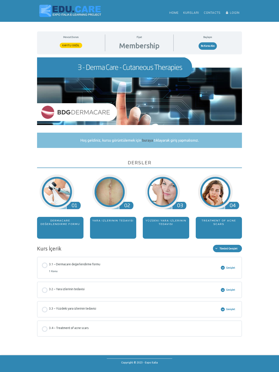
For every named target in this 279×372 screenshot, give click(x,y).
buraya (147, 140)
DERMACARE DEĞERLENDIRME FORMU (60, 222)
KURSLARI (191, 12)
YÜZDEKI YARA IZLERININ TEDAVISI (166, 222)
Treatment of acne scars (219, 222)
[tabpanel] (139, 148)
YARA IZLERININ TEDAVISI (113, 220)
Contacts (212, 12)
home (174, 12)
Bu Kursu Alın (208, 46)
